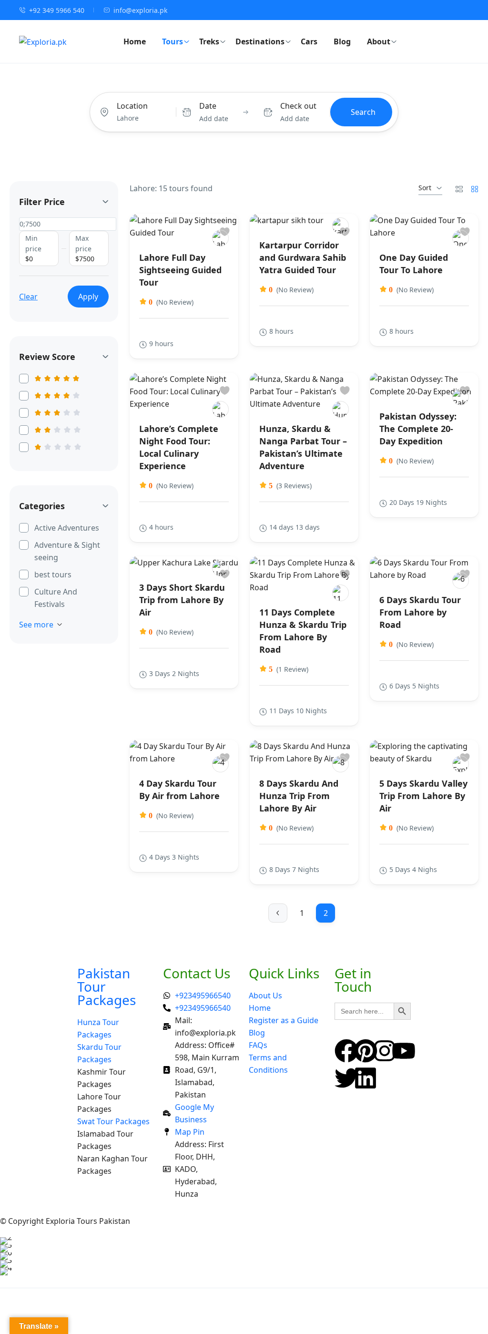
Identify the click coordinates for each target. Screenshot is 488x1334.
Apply (88, 296)
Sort (424, 187)
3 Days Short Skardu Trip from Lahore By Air (182, 600)
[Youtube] (404, 1051)
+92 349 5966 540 (56, 10)
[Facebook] (346, 1051)
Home (134, 41)
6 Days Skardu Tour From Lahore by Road (420, 612)
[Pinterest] (365, 1051)
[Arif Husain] (220, 238)
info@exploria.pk (140, 10)
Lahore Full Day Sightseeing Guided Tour (180, 270)
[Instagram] (384, 1051)
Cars (309, 41)
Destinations (260, 41)
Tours (172, 41)
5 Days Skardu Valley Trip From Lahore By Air (423, 796)
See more (36, 624)
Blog (342, 41)
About (378, 41)
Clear (28, 296)
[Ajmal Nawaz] (220, 568)
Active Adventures (66, 528)
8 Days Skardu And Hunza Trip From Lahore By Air (298, 796)
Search (363, 112)
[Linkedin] (365, 1078)
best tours (52, 574)
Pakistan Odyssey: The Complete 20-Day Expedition (418, 428)
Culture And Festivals (55, 597)
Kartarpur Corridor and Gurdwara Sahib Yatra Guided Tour (302, 257)
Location (132, 106)
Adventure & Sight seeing (67, 551)
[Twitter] (346, 1078)
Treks (209, 41)
